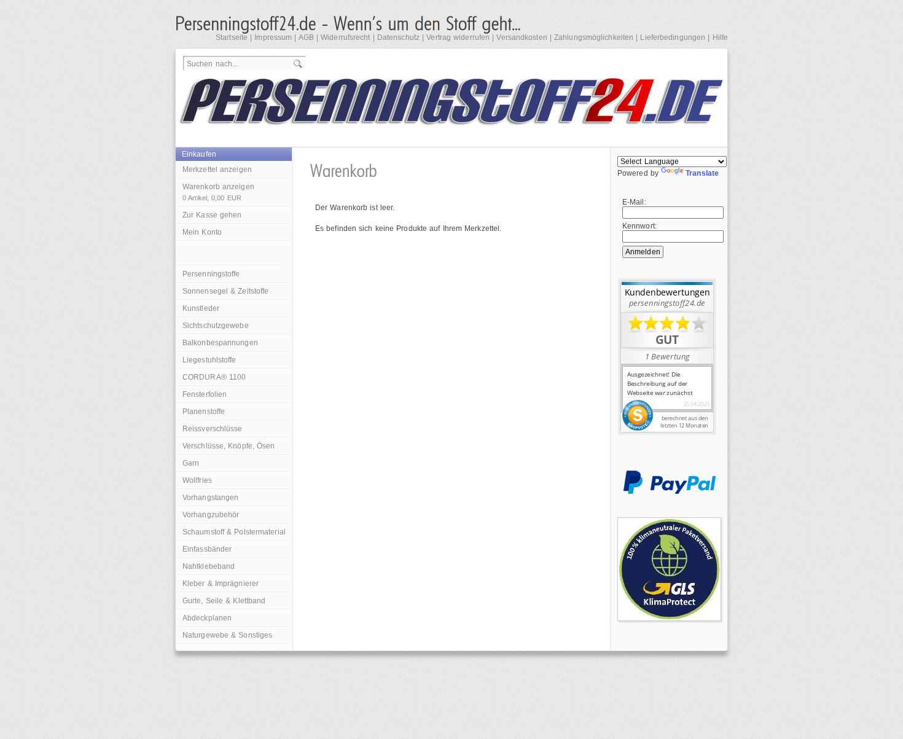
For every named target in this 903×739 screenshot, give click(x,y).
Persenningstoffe (211, 274)
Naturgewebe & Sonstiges (227, 635)
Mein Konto (202, 232)
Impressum (273, 37)
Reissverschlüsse (212, 428)
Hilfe (721, 37)
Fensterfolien (204, 394)
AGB (306, 37)
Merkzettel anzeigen (217, 169)
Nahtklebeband (208, 566)
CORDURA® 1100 (214, 377)
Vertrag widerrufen (458, 37)
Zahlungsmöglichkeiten (593, 37)
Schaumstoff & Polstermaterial (234, 532)
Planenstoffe (203, 411)
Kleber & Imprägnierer (220, 583)
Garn (190, 463)
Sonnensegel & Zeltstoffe (225, 291)
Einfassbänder (207, 549)
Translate (702, 173)
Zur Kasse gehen (212, 215)
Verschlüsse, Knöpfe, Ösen (228, 446)
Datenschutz (398, 37)
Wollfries (197, 480)
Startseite (232, 37)
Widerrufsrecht (345, 37)
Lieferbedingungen (672, 37)
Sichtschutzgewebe (215, 325)
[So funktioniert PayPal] (670, 491)
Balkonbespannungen (220, 342)
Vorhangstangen (210, 497)
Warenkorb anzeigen (218, 191)
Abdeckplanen (207, 618)
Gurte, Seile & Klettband (223, 600)
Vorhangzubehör (210, 514)
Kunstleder (200, 308)
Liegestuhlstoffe (209, 360)
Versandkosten (521, 37)
